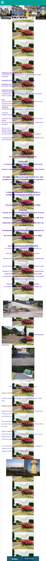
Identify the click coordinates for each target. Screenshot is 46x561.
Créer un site (29, 558)
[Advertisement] (23, 46)
